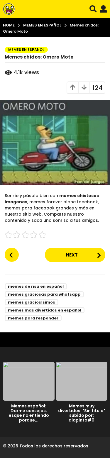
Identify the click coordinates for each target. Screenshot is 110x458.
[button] (93, 9)
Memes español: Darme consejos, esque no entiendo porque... (29, 413)
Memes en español (26, 49)
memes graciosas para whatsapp (44, 294)
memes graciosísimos (31, 302)
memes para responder (33, 318)
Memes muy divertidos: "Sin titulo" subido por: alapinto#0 (81, 413)
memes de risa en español (36, 286)
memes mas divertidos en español (44, 310)
